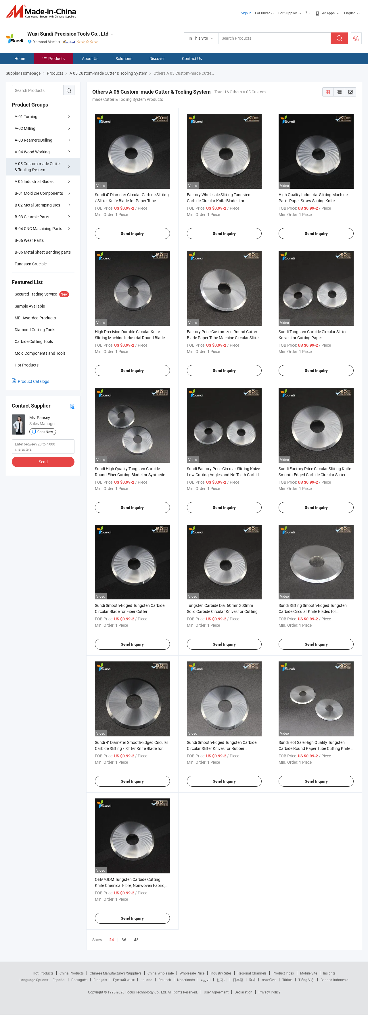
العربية (205, 979)
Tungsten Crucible (31, 264)
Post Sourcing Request (356, 38)
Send (43, 461)
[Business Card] (72, 406)
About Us (90, 58)
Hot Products (43, 973)
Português (79, 979)
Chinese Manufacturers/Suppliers (115, 973)
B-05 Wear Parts (29, 240)
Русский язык (124, 979)
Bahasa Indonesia (334, 979)
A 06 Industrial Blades (34, 181)
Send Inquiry (132, 233)
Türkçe (287, 979)
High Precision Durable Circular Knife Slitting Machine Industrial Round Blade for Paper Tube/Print (130, 337)
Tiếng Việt (306, 979)
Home (19, 58)
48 (136, 939)
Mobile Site (308, 973)
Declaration (243, 992)
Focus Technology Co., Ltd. (146, 992)
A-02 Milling (25, 128)
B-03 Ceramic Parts (32, 216)
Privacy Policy (269, 992)
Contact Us (192, 58)
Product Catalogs (33, 381)
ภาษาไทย (269, 979)
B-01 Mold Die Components (39, 193)
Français (100, 979)
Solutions (124, 58)
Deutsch (164, 979)
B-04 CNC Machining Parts (38, 228)
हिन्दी (252, 979)
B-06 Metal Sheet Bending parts (43, 252)
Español (59, 979)
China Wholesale (160, 973)
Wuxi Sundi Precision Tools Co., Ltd (67, 34)
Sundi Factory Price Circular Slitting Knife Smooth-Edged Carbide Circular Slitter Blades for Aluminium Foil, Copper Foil (315, 474)
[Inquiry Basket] (309, 13)
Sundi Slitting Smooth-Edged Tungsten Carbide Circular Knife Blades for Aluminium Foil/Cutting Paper (313, 611)
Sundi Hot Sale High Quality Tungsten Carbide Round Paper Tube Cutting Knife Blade (314, 748)
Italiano (146, 979)
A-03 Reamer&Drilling (33, 140)
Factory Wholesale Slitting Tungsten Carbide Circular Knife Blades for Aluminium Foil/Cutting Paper (218, 200)
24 (111, 939)
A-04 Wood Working (32, 152)
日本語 (238, 979)
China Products (72, 973)
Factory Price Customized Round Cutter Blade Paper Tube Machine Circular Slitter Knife (223, 337)
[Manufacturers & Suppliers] (43, 11)
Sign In (246, 13)
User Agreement (216, 992)
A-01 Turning (26, 116)
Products (56, 58)
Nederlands (186, 979)
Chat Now (45, 431)
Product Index (283, 973)
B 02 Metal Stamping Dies (37, 205)
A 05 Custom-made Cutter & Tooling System (38, 166)
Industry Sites (220, 973)
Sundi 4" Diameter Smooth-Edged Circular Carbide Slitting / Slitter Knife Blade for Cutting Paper (131, 748)
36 (124, 939)
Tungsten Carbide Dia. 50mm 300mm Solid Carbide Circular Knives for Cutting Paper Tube (222, 611)
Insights (329, 973)
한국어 (221, 979)
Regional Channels (252, 973)
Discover (157, 58)
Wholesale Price (192, 973)
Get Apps (328, 13)
